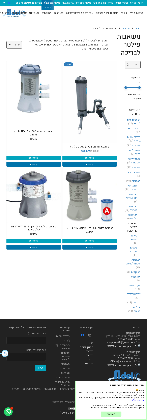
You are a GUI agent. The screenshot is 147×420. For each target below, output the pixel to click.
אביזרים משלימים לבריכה (65, 356)
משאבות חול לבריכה (131, 196)
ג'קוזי (67, 341)
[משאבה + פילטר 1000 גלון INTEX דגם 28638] (33, 88)
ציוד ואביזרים (133, 294)
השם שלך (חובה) (37, 333)
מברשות (136, 167)
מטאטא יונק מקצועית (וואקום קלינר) (89, 147)
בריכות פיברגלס (68, 389)
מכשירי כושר (134, 172)
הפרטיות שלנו (138, 400)
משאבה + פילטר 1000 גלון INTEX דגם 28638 (33, 133)
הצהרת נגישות (89, 353)
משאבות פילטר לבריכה (132, 227)
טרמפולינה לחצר (135, 152)
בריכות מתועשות (31, 389)
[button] (4, 353)
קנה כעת (89, 164)
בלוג (90, 343)
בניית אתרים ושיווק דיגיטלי (73, 413)
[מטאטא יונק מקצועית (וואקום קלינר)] (89, 102)
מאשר (111, 414)
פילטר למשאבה (132, 237)
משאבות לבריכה (132, 208)
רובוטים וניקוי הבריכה (63, 346)
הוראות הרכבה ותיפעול (62, 383)
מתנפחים (136, 277)
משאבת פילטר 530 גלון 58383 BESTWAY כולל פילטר (33, 228)
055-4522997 (125, 358)
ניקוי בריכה (135, 286)
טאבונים (136, 146)
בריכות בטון (50, 389)
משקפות (136, 272)
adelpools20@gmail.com (121, 342)
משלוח (15, 389)
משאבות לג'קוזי (132, 217)
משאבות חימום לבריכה (133, 261)
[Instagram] (4, 2)
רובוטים (137, 302)
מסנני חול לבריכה (132, 187)
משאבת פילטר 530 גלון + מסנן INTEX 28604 (90, 228)
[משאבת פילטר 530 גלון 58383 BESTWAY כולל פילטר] (33, 195)
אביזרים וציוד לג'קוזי (133, 122)
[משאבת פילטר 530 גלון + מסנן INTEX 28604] (89, 195)
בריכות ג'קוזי (134, 128)
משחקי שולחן (62, 377)
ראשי (138, 28)
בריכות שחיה (63, 336)
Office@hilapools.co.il (122, 361)
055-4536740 (125, 339)
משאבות (125, 28)
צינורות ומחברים (132, 249)
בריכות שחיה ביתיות (134, 139)
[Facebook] (9, 2)
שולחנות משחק (136, 309)
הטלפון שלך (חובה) (36, 350)
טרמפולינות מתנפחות (134, 161)
